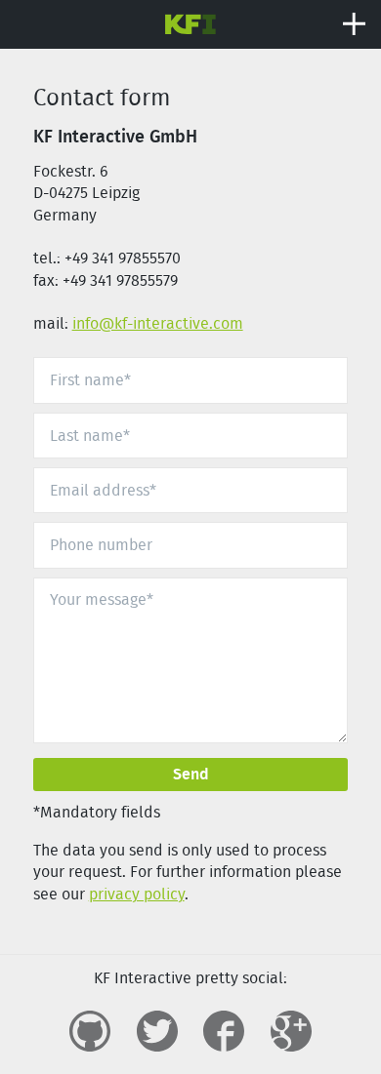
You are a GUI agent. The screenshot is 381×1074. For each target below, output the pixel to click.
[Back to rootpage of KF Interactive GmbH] (191, 22)
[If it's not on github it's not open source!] (89, 1031)
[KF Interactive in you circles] (291, 1031)
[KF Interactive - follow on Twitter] (157, 1031)
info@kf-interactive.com (157, 323)
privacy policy (137, 894)
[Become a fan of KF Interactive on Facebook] (223, 1031)
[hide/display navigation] (354, 24)
